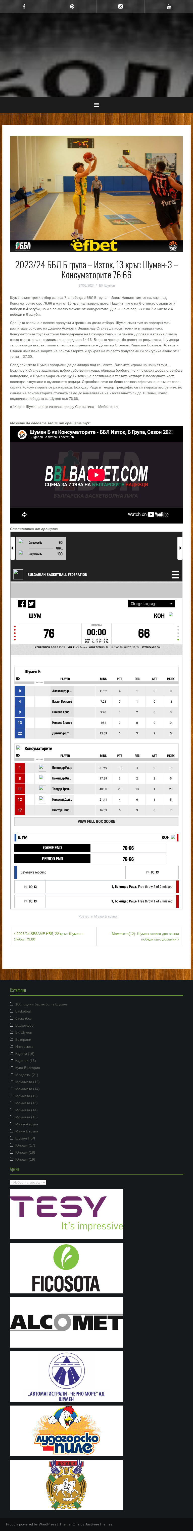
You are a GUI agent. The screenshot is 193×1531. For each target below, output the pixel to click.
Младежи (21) (26, 1075)
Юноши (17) (25, 1145)
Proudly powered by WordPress (31, 1524)
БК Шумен (107, 285)
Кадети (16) (24, 1054)
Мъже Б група (105, 916)
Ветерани (23, 1039)
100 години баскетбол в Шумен (41, 1004)
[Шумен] (96, 36)
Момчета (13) (26, 1103)
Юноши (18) (25, 1152)
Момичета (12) (27, 1082)
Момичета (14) (27, 1089)
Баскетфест (25, 1025)
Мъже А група (26, 1124)
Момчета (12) (26, 1096)
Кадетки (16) (25, 1061)
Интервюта (24, 1047)
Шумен (97, 51)
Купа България (27, 1068)
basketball (23, 1011)
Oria (76, 1524)
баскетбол (23, 1018)
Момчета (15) (26, 1117)
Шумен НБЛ (25, 1138)
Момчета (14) (26, 1110)
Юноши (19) (25, 1159)
